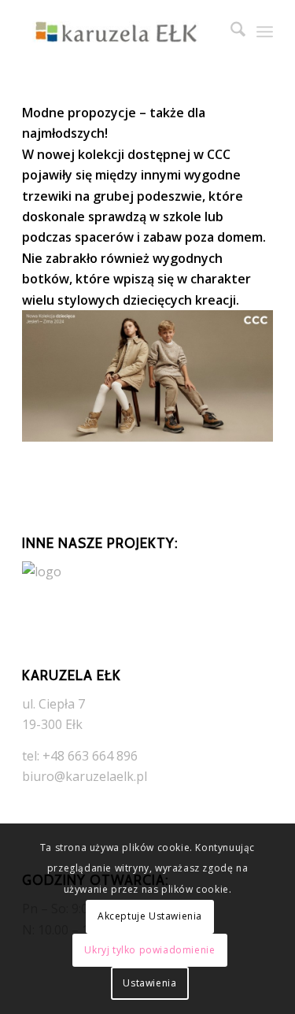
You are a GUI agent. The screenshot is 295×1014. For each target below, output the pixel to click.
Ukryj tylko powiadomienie (149, 950)
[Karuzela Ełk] (122, 31)
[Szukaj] (230, 31)
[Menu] (264, 31)
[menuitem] (230, 31)
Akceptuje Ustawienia (150, 916)
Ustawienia (149, 983)
